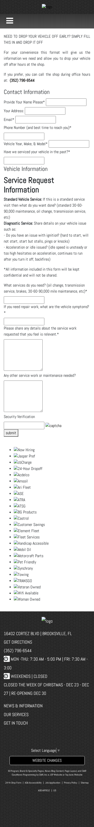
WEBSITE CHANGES (47, 760)
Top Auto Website (73, 774)
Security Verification (19, 416)
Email (9, 119)
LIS (54, 790)
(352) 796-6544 (18, 650)
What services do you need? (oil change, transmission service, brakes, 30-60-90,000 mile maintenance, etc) (45, 288)
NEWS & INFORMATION (23, 706)
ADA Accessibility (33, 782)
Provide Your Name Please (24, 102)
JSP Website (56, 774)
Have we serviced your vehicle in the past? (37, 151)
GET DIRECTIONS (18, 642)
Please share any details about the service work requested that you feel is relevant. (40, 331)
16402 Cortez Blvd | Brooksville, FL (38, 633)
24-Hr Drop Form (13, 782)
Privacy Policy (70, 782)
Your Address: (14, 110)
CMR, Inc (43, 774)
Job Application (52, 782)
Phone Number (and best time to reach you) (37, 127)
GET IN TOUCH (16, 723)
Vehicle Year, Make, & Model (26, 143)
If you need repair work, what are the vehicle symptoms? (46, 309)
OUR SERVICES (16, 714)
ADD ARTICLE (44, 790)
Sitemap (85, 782)
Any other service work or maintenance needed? (40, 375)
